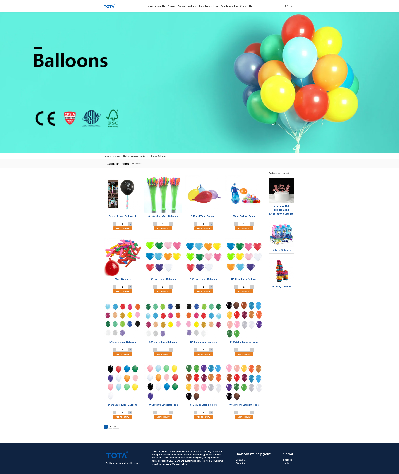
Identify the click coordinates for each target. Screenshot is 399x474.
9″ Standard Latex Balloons (244, 405)
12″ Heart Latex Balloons (244, 279)
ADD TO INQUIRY (122, 228)
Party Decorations (208, 6)
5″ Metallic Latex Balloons (244, 342)
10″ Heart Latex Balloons (203, 279)
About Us (160, 6)
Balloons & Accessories (134, 156)
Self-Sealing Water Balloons (163, 216)
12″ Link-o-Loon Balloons (203, 342)
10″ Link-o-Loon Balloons (163, 342)
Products (116, 156)
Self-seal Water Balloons (203, 216)
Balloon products (187, 6)
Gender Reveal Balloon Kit (123, 216)
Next (116, 426)
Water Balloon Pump (244, 216)
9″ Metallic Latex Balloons (204, 405)
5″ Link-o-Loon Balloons (122, 342)
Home (150, 6)
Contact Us (246, 6)
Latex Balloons (158, 156)
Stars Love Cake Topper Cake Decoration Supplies (281, 210)
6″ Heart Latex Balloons (163, 279)
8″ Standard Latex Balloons (163, 405)
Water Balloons (123, 279)
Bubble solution (229, 6)
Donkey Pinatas (281, 286)
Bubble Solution (281, 250)
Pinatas (171, 6)
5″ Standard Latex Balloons (122, 405)
